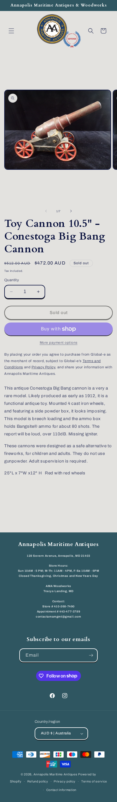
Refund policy (37, 781)
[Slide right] (71, 211)
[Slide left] (46, 211)
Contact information (61, 790)
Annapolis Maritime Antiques (56, 774)
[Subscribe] (91, 655)
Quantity (11, 280)
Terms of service (94, 781)
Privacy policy (65, 781)
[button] (11, 31)
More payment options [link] (59, 343)
